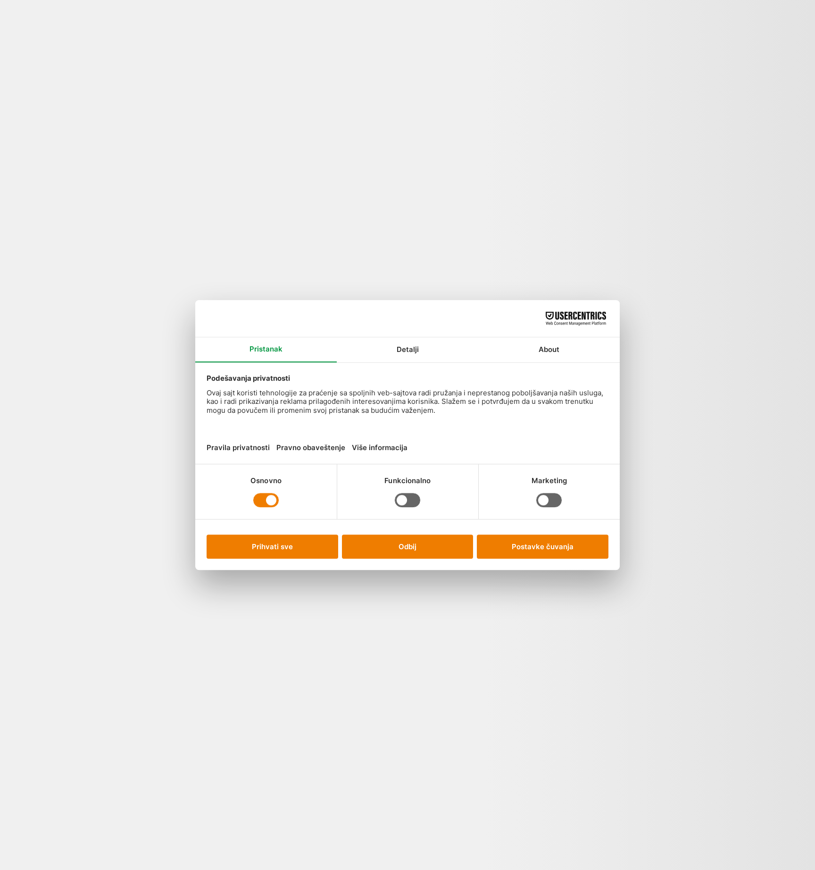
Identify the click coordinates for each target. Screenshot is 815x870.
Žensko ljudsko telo (471, 129)
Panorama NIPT (240, 81)
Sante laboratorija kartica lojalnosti (654, 617)
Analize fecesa (427, 182)
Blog (325, 36)
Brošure (697, 440)
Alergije (427, 78)
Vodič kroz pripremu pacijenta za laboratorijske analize (654, 259)
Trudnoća (522, 125)
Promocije (180, 58)
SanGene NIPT (213, 75)
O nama (358, 41)
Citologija (427, 721)
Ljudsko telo (147, 75)
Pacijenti (293, 64)
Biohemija (427, 629)
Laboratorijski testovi (698, 215)
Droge (427, 802)
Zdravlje (698, 348)
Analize (115, 53)
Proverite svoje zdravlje (523, 66)
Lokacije (266, 58)
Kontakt (385, 53)
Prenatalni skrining (531, 218)
